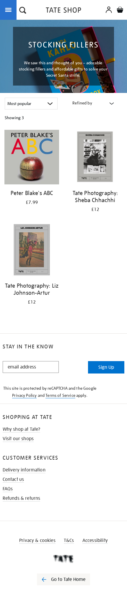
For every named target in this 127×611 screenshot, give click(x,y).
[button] (23, 11)
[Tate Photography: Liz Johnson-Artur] (31, 250)
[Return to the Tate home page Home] (63, 11)
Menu (9, 9)
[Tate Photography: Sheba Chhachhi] (95, 158)
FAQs (8, 489)
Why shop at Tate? (21, 429)
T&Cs (69, 540)
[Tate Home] (63, 559)
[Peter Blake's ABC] (31, 158)
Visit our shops (18, 439)
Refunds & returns (21, 498)
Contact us (13, 479)
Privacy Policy (24, 395)
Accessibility (95, 540)
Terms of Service (60, 395)
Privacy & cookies (37, 540)
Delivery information (24, 470)
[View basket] (119, 10)
